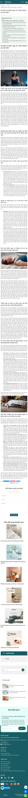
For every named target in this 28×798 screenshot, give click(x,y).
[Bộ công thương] (5, 788)
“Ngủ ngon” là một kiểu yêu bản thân (10, 647)
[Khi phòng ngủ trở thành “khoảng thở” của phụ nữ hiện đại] (14, 552)
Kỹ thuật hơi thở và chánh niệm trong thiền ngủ (13, 28)
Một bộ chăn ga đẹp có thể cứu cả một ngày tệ (12, 584)
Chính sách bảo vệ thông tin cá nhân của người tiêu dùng (13, 771)
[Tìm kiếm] (23, 670)
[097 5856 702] (25, 795)
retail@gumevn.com (6, 744)
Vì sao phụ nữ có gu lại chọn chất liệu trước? (11, 604)
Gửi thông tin (14, 515)
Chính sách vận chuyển (5, 767)
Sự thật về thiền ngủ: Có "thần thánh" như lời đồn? (13, 20)
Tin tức (8, 5)
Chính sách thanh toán (5, 763)
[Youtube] (12, 777)
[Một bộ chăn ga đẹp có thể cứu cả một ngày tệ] (14, 574)
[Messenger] (25, 791)
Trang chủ (3, 5)
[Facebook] (2, 777)
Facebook (6, 481)
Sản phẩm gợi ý (14, 710)
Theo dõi (21, 728)
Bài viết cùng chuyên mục (14, 522)
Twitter (18, 481)
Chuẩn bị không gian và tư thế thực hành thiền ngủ (14, 30)
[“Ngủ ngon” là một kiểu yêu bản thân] (14, 638)
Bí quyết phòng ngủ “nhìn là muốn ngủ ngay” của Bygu (13, 626)
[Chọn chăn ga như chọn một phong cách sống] (14, 531)
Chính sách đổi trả (4, 765)
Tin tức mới (5, 680)
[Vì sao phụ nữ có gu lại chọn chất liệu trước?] (14, 595)
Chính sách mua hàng (5, 761)
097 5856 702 (5, 743)
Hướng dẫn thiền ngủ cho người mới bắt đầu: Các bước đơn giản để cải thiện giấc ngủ (13, 26)
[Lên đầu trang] (26, 784)
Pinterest (12, 481)
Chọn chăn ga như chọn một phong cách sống (12, 541)
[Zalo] (5, 777)
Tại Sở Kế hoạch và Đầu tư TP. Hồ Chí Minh (10, 755)
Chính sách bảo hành (5, 769)
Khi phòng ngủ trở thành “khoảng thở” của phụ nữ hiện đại (13, 562)
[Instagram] (9, 777)
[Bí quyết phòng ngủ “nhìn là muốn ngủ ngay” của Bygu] (14, 615)
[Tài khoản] (23, 2)
